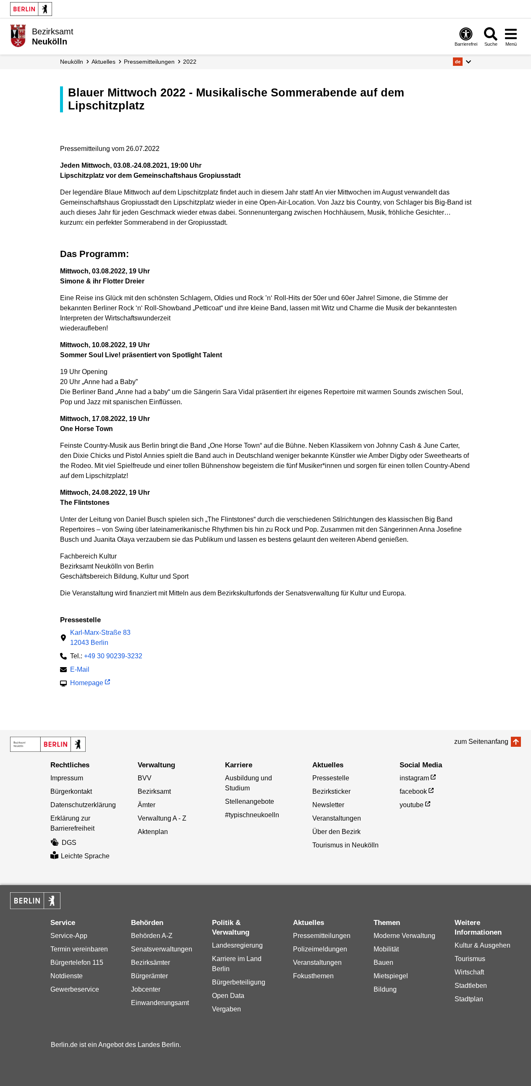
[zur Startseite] (48, 744)
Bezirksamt (154, 791)
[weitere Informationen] (18, 35)
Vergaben (226, 1009)
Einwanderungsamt (160, 1002)
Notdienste (66, 975)
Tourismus (470, 958)
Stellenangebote (249, 801)
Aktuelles (103, 61)
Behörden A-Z (152, 935)
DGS (69, 842)
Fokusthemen (313, 975)
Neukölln (71, 61)
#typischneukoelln (252, 814)
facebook (413, 791)
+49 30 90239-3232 (113, 656)
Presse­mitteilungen (149, 61)
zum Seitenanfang (481, 741)
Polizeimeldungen (320, 949)
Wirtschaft (469, 972)
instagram (414, 778)
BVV (145, 778)
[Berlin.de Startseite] (31, 9)
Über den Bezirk (336, 831)
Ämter (146, 804)
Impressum (66, 778)
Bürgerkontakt (71, 791)
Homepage (86, 683)
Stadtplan (469, 999)
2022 (189, 61)
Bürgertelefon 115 (76, 962)
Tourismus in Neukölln (345, 845)
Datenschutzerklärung (83, 804)
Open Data (228, 995)
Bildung (385, 989)
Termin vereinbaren (79, 949)
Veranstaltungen (336, 818)
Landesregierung (237, 945)
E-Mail (79, 670)
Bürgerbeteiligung (238, 982)
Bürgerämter (149, 975)
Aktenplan (153, 831)
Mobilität (386, 949)
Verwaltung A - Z (162, 818)
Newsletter (328, 804)
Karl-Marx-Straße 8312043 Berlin (100, 637)
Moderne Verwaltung (404, 935)
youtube (412, 804)
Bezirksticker (331, 791)
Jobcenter (145, 989)
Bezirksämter (150, 962)
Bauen (383, 962)
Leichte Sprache (85, 856)
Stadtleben (471, 985)
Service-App (68, 935)
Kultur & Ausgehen (482, 945)
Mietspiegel (391, 975)
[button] (462, 61)
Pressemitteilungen (322, 935)
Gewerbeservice (74, 989)
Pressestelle (330, 778)
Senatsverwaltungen (161, 949)
